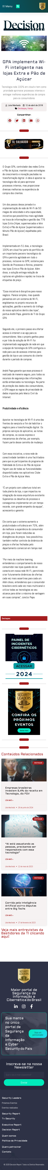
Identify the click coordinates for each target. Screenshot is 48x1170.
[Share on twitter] (17, 120)
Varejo (30, 108)
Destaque (22, 108)
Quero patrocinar (11, 1147)
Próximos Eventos (9, 1103)
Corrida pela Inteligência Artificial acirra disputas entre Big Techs (20, 906)
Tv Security (8, 1119)
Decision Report (11, 1130)
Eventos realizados (10, 1107)
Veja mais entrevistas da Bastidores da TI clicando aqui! (22, 933)
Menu (8, 6)
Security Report (11, 1114)
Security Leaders (11, 1098)
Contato (6, 1152)
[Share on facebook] (10, 120)
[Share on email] (31, 120)
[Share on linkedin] (24, 120)
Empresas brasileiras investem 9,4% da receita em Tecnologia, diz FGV (23, 791)
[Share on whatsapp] (38, 120)
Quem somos (9, 1136)
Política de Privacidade (14, 1141)
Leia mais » (9, 800)
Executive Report (11, 1125)
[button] (38, 1033)
